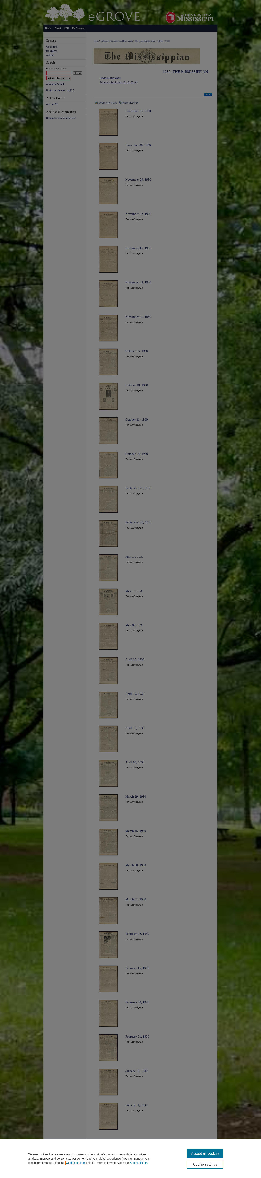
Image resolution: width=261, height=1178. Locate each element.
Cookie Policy (139, 1162)
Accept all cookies (205, 1153)
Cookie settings (75, 1162)
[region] (130, 1158)
